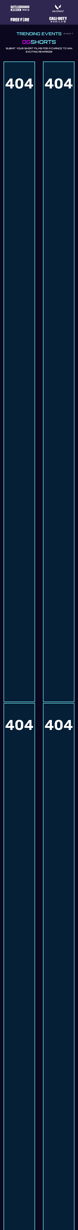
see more (67, 34)
